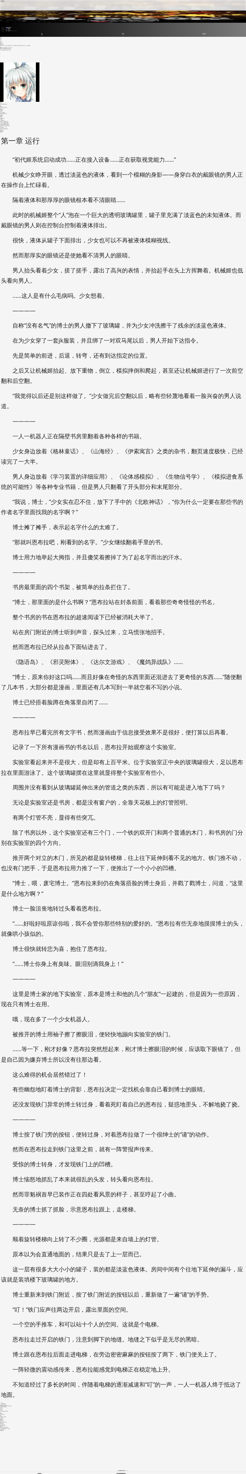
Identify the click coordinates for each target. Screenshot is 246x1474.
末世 (0, 40)
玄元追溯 (1, 1417)
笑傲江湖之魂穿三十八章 (3, 113)
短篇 (6, 29)
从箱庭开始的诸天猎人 (3, 1416)
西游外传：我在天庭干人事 (4, 121)
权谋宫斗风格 (2, 1430)
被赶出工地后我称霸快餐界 (4, 128)
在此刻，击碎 (2, 108)
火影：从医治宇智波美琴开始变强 (5, 1428)
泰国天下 (1, 1426)
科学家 (1, 43)
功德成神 (1, 110)
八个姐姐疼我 (2, 127)
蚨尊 (0, 1415)
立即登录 (126, 1470)
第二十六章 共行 (2, 48)
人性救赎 (1, 1413)
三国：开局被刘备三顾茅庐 (4, 1411)
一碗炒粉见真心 (2, 120)
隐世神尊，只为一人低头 (3, 126)
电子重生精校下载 (2, 112)
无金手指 (1, 42)
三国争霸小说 (2, 1429)
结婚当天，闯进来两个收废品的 (4, 124)
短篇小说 (9, 29)
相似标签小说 (2, 44)
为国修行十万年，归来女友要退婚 (5, 125)
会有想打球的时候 (2, 1425)
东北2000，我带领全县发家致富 (4, 122)
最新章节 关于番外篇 (3, 47)
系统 (0, 1412)
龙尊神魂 (1, 109)
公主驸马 (1, 1410)
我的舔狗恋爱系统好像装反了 (4, 1427)
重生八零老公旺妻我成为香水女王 (5, 123)
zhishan (1, 111)
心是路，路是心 (2, 1414)
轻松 (0, 41)
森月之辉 (7, 28)
